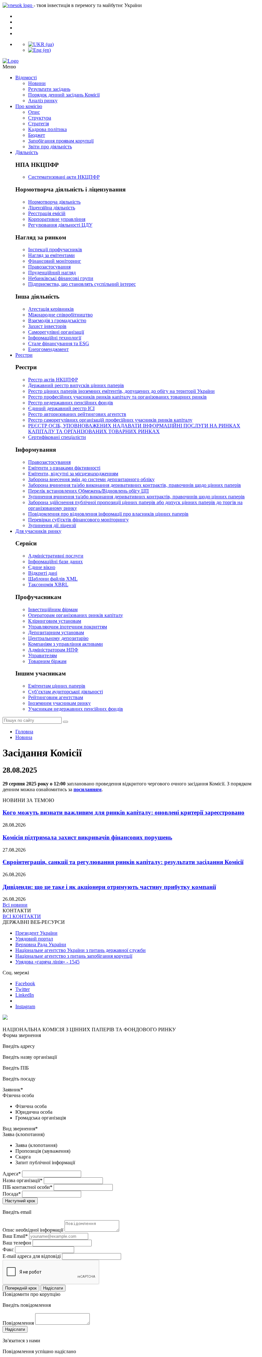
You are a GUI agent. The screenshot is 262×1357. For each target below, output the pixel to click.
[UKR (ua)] (41, 44)
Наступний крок (20, 1200)
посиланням (87, 789)
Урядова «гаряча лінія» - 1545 (47, 961)
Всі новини (15, 905)
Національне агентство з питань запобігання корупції (73, 956)
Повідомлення (18, 1323)
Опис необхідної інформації (33, 1230)
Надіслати (53, 1288)
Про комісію (28, 106)
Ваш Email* (15, 1236)
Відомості (26, 77)
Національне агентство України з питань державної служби (80, 950)
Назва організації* (22, 1180)
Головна (24, 731)
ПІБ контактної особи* (27, 1187)
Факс (8, 1249)
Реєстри (24, 355)
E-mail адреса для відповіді (32, 1256)
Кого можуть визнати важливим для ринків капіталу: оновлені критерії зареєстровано (123, 812)
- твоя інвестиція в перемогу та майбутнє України (88, 5)
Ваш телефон (17, 1242)
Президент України (36, 933)
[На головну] (131, 61)
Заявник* (13, 1089)
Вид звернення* (20, 1128)
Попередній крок (21, 1288)
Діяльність (26, 152)
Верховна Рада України (40, 944)
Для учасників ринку (38, 531)
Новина (23, 737)
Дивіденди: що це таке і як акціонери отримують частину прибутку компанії (109, 887)
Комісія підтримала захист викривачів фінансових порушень (87, 837)
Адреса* (12, 1173)
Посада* (12, 1194)
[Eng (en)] (39, 50)
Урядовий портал (34, 938)
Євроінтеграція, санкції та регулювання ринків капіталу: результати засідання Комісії (123, 862)
